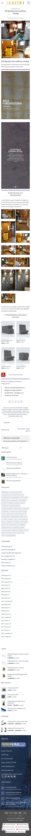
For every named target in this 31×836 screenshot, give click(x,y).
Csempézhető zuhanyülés (17, 494)
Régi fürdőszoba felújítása (17, 412)
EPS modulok (24, 497)
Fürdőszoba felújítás (7, 411)
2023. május (4, 588)
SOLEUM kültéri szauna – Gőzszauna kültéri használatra (16, 474)
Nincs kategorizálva (6, 556)
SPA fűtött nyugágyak (7, 559)
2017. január (4, 630)
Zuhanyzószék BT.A (21, 366)
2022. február (5, 598)
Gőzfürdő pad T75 (21, 340)
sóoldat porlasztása (6, 527)
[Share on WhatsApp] (9, 401)
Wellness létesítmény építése (9, 532)
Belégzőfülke (5, 492)
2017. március (5, 623)
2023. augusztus (5, 582)
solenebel (10, 519)
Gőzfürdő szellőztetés (15, 505)
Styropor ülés (5, 524)
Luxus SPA (4, 519)
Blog (14, 815)
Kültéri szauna (23, 516)
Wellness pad (19, 416)
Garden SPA (4, 503)
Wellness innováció (23, 530)
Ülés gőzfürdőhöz (12, 414)
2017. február (5, 627)
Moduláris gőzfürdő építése (16, 374)
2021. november (5, 601)
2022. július (4, 594)
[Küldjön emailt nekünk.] (11, 776)
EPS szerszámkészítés (12, 500)
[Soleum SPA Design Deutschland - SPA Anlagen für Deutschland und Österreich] (15, 3)
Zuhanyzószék (20, 532)
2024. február (5, 575)
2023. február (5, 591)
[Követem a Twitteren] (8, 776)
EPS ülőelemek (22, 500)
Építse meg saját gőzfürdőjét (8, 535)
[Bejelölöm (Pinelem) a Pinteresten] (21, 401)
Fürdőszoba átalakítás (7, 409)
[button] (2, 3)
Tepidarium (14, 530)
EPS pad (4, 500)
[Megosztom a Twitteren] (15, 401)
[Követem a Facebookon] (2, 776)
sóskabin (22, 527)
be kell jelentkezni (22, 441)
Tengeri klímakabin (6, 530)
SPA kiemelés (16, 522)
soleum (16, 519)
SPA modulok (24, 522)
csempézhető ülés (6, 497)
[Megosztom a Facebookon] (12, 401)
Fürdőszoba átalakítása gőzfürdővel (20, 409)
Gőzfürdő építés (15, 8)
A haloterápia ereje (11, 457)
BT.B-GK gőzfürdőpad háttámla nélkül (6, 341)
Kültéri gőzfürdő (5, 516)
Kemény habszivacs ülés (7, 513)
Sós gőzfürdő (15, 527)
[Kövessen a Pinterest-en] (14, 776)
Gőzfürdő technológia (7, 508)
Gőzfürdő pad (25, 411)
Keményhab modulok (21, 511)
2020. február (5, 604)
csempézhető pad (6, 494)
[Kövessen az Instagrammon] (5, 776)
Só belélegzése (21, 524)
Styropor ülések (13, 524)
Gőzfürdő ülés (25, 508)
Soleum (22, 18)
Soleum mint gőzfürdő (7, 522)
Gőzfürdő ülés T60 (6, 366)
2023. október (5, 578)
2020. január (4, 607)
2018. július (4, 611)
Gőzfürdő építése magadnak (14, 462)
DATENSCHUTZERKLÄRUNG (15, 820)
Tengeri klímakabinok (7, 565)
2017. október (5, 617)
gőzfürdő (22, 503)
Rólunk (10, 815)
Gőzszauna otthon (6, 412)
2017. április (4, 620)
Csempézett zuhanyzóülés (15, 492)
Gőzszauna (12, 511)
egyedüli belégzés (16, 497)
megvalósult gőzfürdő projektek (10, 553)
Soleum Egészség (23, 519)
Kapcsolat (20, 815)
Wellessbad (19, 414)
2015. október (5, 636)
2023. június (4, 585)
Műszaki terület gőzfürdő (13, 468)
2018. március (5, 614)
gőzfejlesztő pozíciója (14, 503)
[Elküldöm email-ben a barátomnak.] (18, 401)
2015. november (5, 633)
